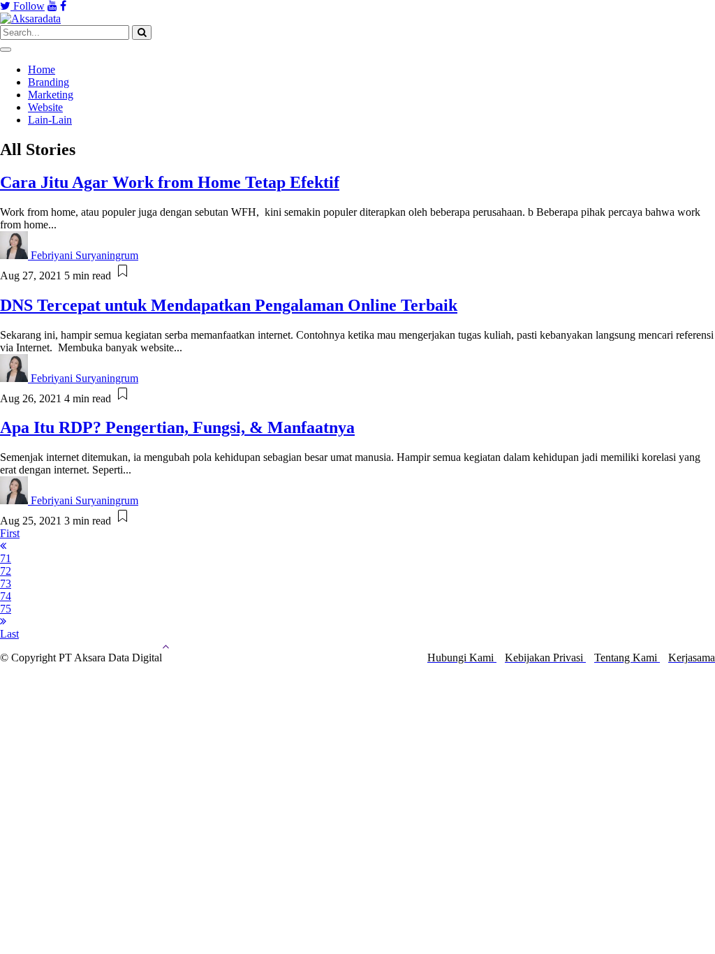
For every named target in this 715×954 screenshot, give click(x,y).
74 (5, 596)
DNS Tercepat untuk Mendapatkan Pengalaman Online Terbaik (228, 305)
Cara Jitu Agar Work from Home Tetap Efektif (169, 182)
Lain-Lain (50, 120)
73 (5, 583)
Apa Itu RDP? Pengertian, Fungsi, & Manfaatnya (177, 427)
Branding (48, 82)
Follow (27, 6)
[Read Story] (122, 275)
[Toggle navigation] (5, 49)
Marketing (50, 95)
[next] (3, 621)
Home (41, 69)
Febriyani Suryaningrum (84, 255)
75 (5, 609)
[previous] (3, 546)
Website (45, 107)
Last (9, 634)
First (10, 533)
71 (5, 558)
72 (5, 571)
